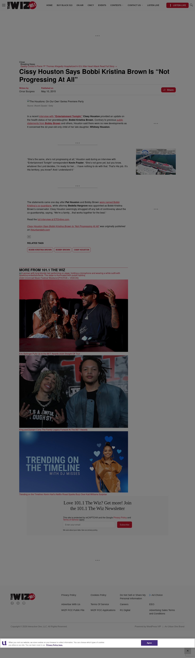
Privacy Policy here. (54, 645)
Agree (149, 643)
